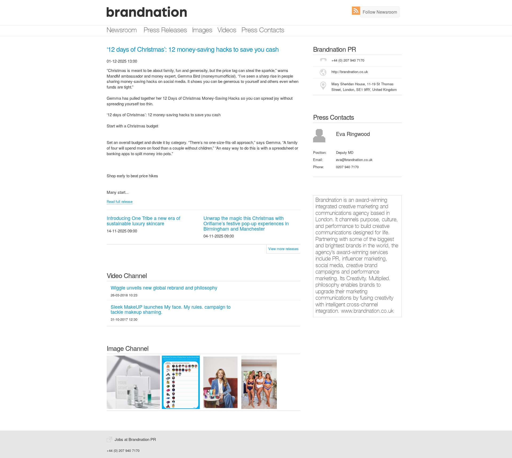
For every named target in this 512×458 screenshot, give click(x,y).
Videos (227, 30)
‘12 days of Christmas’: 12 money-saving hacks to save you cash (193, 49)
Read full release (120, 201)
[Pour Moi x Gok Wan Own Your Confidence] (259, 381)
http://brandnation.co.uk (349, 71)
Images (202, 30)
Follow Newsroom (380, 12)
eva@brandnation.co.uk (354, 159)
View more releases (283, 248)
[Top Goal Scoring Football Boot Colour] (181, 381)
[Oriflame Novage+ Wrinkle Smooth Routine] (133, 381)
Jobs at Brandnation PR (135, 439)
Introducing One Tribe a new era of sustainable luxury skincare (143, 220)
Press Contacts (263, 30)
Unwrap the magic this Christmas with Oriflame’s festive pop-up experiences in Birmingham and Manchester (246, 223)
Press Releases (165, 30)
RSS (357, 10)
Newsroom (122, 30)
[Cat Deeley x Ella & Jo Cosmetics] (220, 381)
